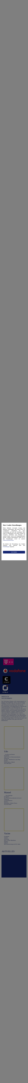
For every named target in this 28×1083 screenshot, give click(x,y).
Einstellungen (6, 546)
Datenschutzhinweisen (8, 540)
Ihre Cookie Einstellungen (12, 525)
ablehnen (5, 545)
